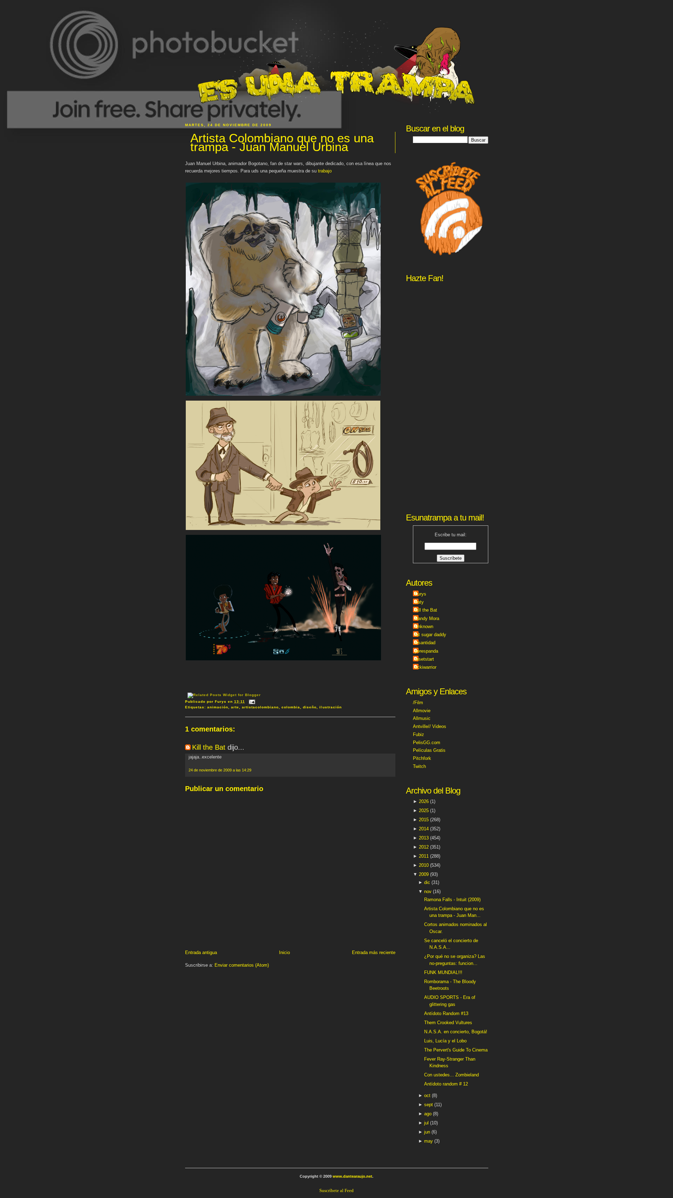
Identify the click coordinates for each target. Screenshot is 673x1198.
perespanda (426, 651)
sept (428, 1104)
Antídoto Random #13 (446, 1013)
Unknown (424, 626)
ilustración (330, 707)
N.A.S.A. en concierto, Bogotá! (455, 1031)
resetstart (424, 659)
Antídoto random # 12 (446, 1084)
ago (427, 1113)
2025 (424, 810)
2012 (424, 847)
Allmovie (421, 710)
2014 (424, 828)
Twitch (419, 766)
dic (427, 882)
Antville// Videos (429, 726)
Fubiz (418, 734)
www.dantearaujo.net (352, 1176)
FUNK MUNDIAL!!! (443, 972)
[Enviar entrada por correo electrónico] (251, 701)
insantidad (425, 642)
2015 (424, 819)
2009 (424, 874)
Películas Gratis (429, 750)
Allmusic (421, 718)
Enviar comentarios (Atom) (242, 965)
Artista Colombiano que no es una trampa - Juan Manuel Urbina (282, 142)
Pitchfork (422, 758)
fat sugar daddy (430, 634)
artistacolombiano (260, 707)
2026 (424, 801)
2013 (424, 837)
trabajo (325, 170)
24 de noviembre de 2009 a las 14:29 (220, 770)
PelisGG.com (426, 742)
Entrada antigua (201, 952)
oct (427, 1095)
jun (427, 1132)
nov (427, 891)
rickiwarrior (425, 667)
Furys (420, 594)
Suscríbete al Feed (336, 1190)
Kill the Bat (208, 747)
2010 (424, 865)
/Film (418, 702)
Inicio (284, 952)
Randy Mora (427, 618)
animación (217, 707)
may (428, 1141)
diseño (310, 707)
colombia (290, 707)
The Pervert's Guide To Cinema (456, 1050)
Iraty (419, 602)
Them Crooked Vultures (448, 1022)
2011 (424, 856)
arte (235, 707)
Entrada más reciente (373, 952)
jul (426, 1122)
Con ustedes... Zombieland (451, 1074)
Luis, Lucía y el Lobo (445, 1040)
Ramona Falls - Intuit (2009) (452, 899)
